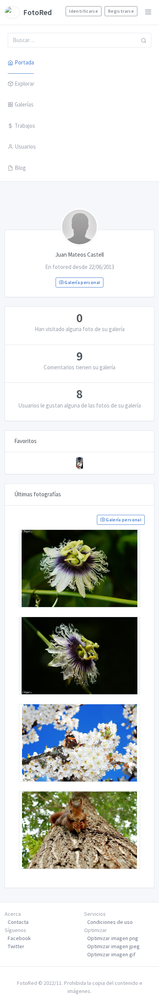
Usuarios (25, 146)
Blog (20, 167)
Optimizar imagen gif (111, 954)
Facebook (19, 938)
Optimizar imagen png (112, 938)
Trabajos (25, 125)
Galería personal (82, 282)
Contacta (18, 921)
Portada (24, 62)
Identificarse (83, 11)
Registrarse (121, 11)
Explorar (24, 83)
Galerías (24, 104)
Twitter (16, 946)
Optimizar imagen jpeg (113, 946)
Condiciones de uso (110, 921)
